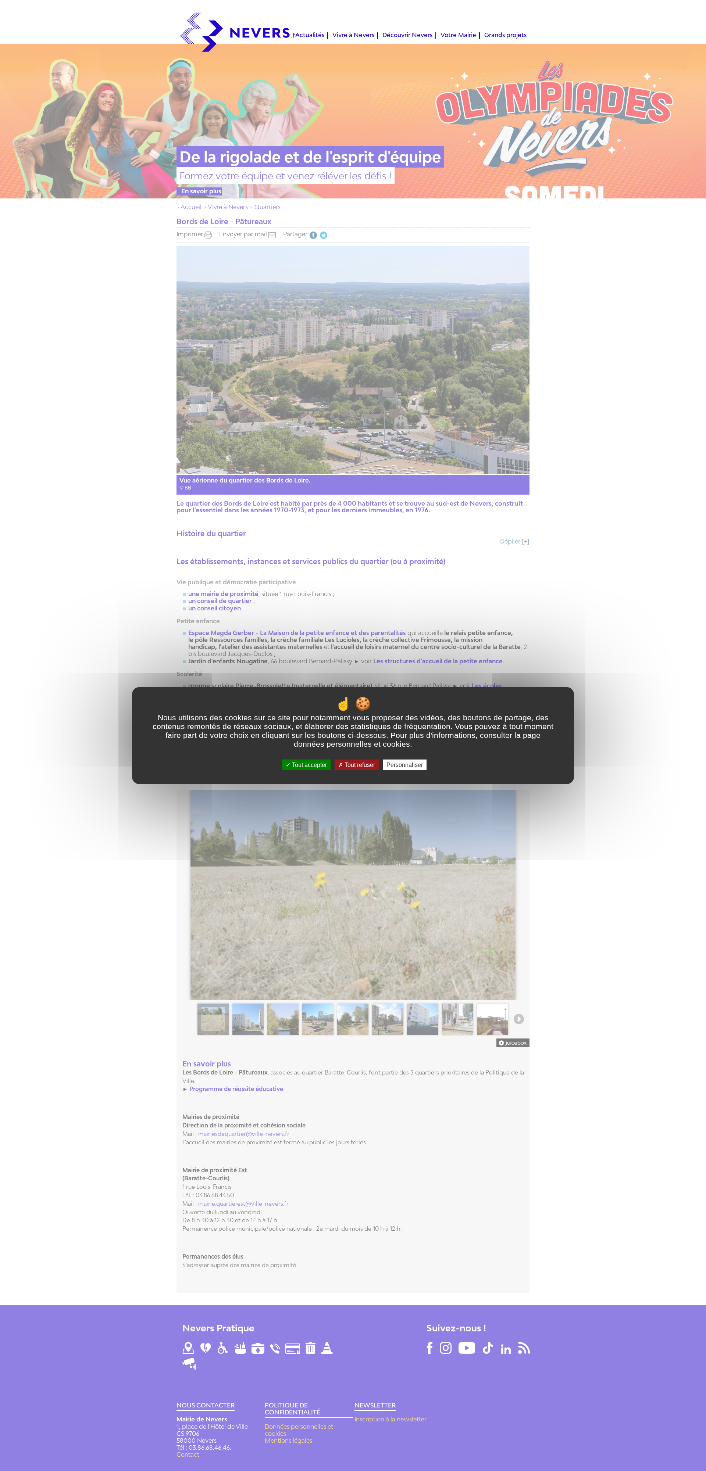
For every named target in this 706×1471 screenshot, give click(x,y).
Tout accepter (308, 765)
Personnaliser (404, 765)
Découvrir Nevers (407, 36)
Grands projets (505, 36)
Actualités (309, 36)
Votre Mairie (458, 36)
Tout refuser (359, 765)
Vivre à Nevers (353, 36)
